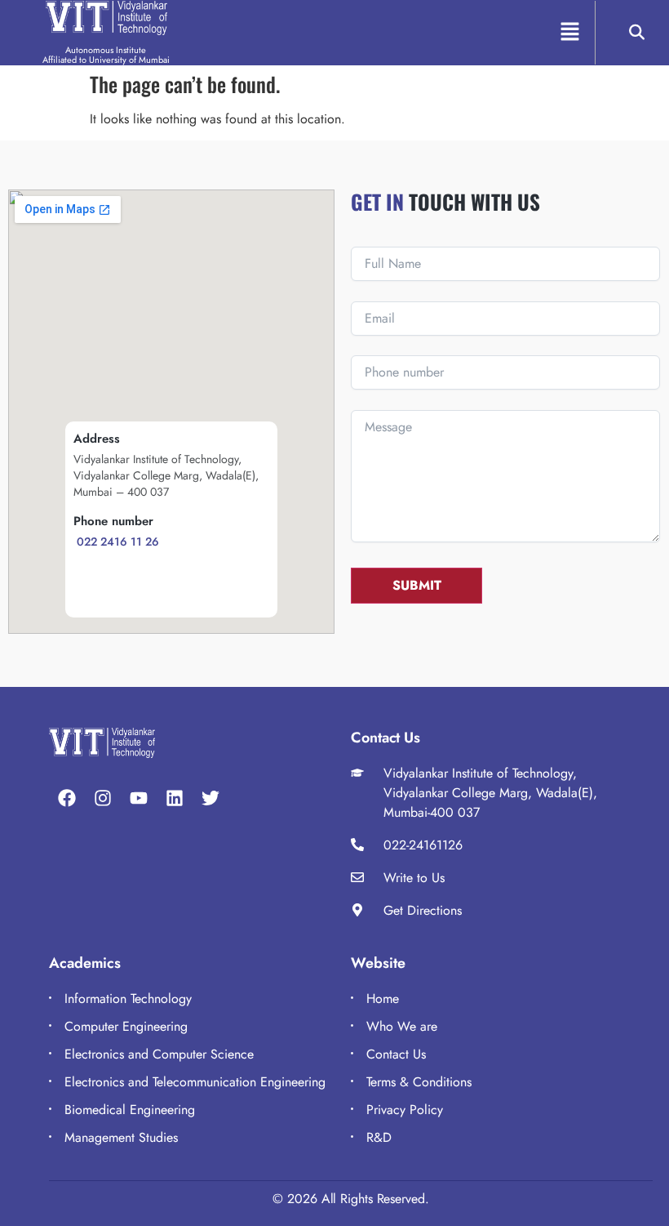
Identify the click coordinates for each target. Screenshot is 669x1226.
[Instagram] (103, 798)
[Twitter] (210, 798)
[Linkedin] (175, 798)
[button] (570, 32)
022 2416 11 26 (116, 541)
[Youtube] (139, 798)
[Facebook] (67, 798)
